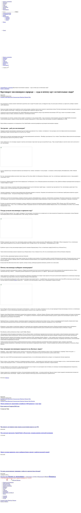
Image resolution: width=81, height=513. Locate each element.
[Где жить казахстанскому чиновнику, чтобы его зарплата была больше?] (13, 468)
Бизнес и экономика (7, 1)
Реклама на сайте (6, 484)
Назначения (5, 7)
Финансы (5, 2)
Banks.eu (7, 377)
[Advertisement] (40, 41)
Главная (2, 87)
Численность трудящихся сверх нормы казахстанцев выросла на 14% (20, 427)
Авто (4, 5)
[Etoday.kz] (10, 28)
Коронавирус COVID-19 (32, 476)
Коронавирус (6, 9)
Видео (4, 8)
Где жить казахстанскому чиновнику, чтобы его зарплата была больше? (21, 471)
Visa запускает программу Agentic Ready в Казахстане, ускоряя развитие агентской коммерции (27, 433)
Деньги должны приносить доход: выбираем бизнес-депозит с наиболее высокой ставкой (25, 452)
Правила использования (8, 482)
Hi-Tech (4, 3)
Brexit (15, 280)
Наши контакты (6, 483)
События (5, 6)
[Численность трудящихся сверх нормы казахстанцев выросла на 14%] (13, 424)
